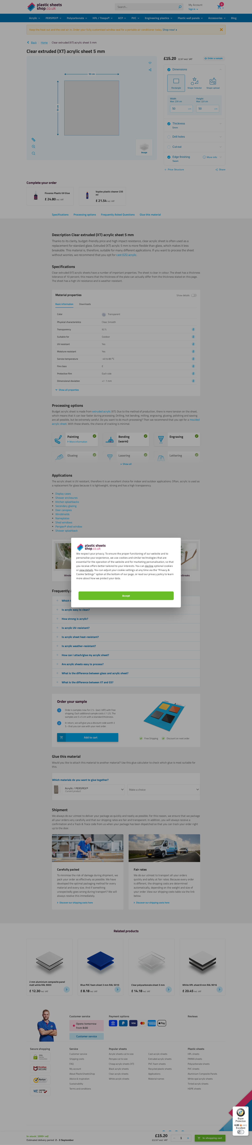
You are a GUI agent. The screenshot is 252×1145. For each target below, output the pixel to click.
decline (149, 566)
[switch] (240, 1132)
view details (86, 570)
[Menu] (246, 1108)
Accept (126, 596)
